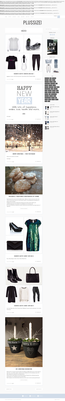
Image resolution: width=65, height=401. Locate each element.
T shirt (46, 99)
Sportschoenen (47, 97)
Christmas (46, 81)
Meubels (53, 90)
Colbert (51, 81)
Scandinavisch (53, 94)
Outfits (9, 16)
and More (22, 16)
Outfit (46, 92)
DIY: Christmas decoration (24, 369)
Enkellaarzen (47, 83)
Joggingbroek (47, 88)
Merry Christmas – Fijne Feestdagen (24, 154)
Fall (56, 83)
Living (18, 16)
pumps (57, 92)
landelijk (55, 88)
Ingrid (12, 79)
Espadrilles (53, 83)
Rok (49, 94)
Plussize (49, 92)
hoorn (54, 85)
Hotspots (14, 16)
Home (6, 16)
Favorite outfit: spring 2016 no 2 (54, 111)
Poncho (53, 92)
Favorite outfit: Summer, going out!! (54, 107)
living (46, 90)
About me (27, 16)
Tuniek (50, 99)
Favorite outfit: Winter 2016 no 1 (24, 74)
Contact (32, 16)
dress (54, 81)
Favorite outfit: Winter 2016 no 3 (55, 126)
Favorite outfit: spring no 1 (54, 116)
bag (50, 78)
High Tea (50, 85)
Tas (55, 97)
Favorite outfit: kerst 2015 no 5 (24, 306)
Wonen (57, 99)
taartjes (53, 97)
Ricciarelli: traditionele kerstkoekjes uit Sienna (24, 196)
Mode (57, 90)
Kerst (52, 88)
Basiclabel (54, 78)
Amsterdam (47, 78)
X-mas (46, 101)
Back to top (57, 399)
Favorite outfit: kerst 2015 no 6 (24, 256)
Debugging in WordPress (37, 2)
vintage (53, 99)
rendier (46, 94)
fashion (46, 85)
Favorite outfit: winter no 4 (54, 121)
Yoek (49, 101)
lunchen (49, 90)
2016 (24, 114)
